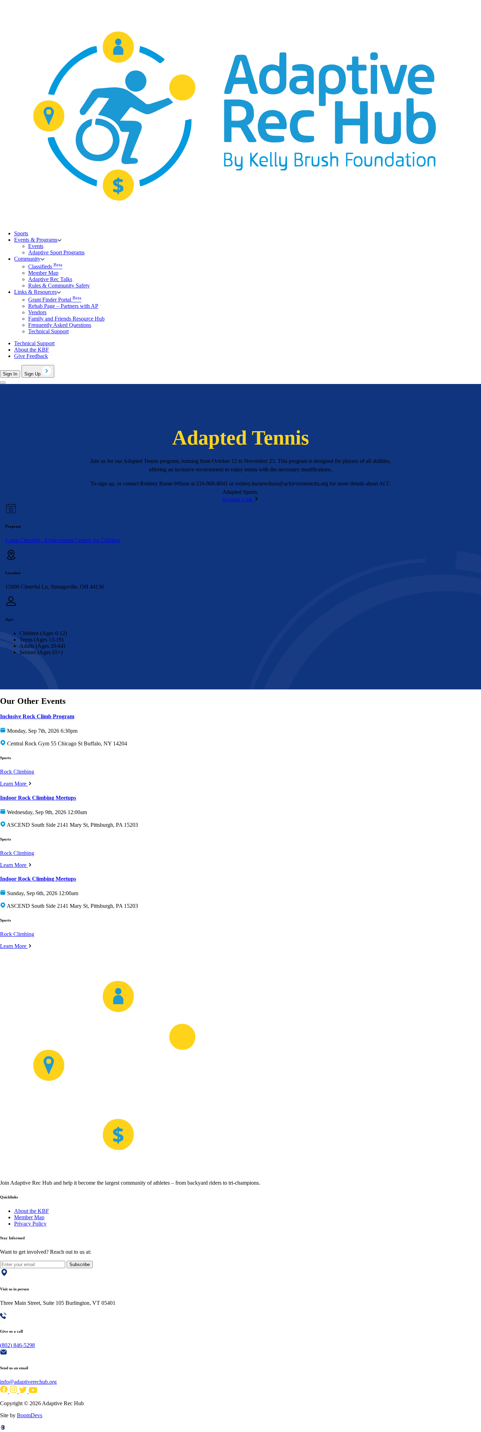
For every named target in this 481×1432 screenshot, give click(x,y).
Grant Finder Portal (54, 300)
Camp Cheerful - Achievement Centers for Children (62, 540)
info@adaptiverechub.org (28, 1382)
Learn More (14, 784)
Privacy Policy (30, 1224)
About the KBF (31, 350)
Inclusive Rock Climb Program (37, 716)
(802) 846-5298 (17, 1345)
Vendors (37, 312)
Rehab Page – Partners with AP (63, 306)
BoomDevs (29, 1415)
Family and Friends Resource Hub (66, 319)
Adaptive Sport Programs (56, 252)
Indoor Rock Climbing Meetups (38, 798)
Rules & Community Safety (59, 286)
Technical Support (48, 331)
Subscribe (79, 1264)
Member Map (43, 273)
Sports (21, 233)
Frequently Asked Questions (59, 325)
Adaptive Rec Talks (50, 279)
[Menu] (3, 383)
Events (35, 246)
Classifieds (45, 266)
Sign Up (33, 374)
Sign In (10, 374)
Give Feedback (31, 356)
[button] (38, 240)
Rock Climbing (17, 772)
